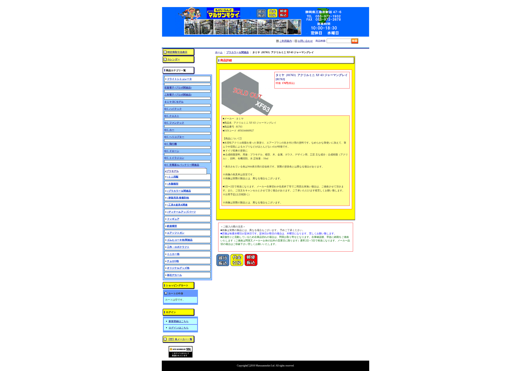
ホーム (219, 52)
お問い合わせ (305, 40)
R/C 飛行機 (170, 144)
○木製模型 (172, 183)
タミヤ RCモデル (174, 101)
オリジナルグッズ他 (178, 268)
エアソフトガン (175, 232)
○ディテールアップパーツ (181, 211)
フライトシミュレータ (179, 78)
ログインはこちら (179, 327)
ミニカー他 (173, 254)
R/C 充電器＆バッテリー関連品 (181, 164)
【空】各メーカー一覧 (179, 339)
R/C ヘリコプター (174, 136)
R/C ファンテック (174, 122)
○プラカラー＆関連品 (179, 190)
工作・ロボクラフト (178, 247)
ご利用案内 (285, 40)
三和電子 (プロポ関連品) (177, 94)
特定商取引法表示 (177, 52)
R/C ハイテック (173, 108)
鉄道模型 (172, 226)
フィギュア (173, 218)
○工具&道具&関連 (177, 204)
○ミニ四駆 (172, 176)
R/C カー (169, 129)
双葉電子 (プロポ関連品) (177, 87)
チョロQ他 (173, 261)
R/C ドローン (171, 151)
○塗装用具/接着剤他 (178, 197)
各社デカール (174, 275)
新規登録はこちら (179, 321)
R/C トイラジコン (174, 157)
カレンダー (173, 59)
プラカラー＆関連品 (237, 52)
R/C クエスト (171, 115)
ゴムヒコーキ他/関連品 (179, 239)
